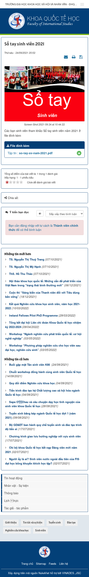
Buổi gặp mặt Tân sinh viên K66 (30, 365)
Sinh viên (40, 530)
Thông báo (11, 493)
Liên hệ (63, 564)
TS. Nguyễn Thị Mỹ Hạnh (25, 267)
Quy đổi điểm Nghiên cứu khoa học (32, 383)
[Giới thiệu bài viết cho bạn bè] (66, 57)
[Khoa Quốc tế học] (44, 21)
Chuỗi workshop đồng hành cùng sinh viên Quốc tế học (45, 372)
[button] (79, 153)
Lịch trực (11, 500)
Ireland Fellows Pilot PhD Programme (33, 315)
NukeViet (43, 573)
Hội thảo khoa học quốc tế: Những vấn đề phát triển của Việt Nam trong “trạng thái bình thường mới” (43, 283)
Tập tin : (30, 153)
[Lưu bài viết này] (81, 57)
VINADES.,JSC (71, 573)
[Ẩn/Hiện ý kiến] (39, 213)
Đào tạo (71, 522)
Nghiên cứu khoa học (17, 530)
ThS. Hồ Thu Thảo (20, 274)
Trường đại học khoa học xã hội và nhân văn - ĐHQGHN (41, 4)
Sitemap (41, 564)
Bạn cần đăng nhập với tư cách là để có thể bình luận (43, 227)
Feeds (52, 564)
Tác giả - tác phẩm (16, 508)
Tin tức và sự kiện (32, 522)
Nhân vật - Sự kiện (16, 485)
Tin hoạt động (13, 478)
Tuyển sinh (55, 522)
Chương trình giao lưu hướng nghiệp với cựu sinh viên (45, 436)
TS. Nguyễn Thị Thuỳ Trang (26, 259)
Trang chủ (27, 564)
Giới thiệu (11, 522)
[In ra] (74, 57)
